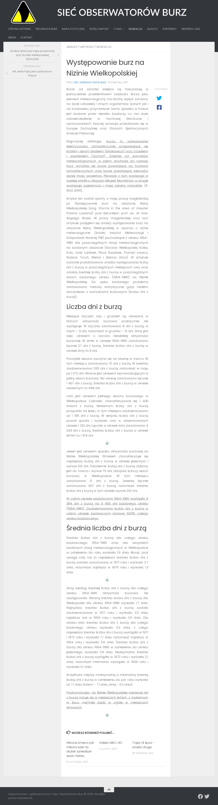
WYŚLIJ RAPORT (99, 29)
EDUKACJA (135, 29)
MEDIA (12, 37)
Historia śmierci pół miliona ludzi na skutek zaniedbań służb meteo (80, 749)
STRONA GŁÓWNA (19, 29)
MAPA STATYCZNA (73, 29)
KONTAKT (27, 37)
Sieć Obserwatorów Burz (90, 82)
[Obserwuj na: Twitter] (206, 796)
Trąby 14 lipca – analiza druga (143, 745)
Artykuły (87, 47)
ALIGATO (152, 29)
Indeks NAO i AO (110, 743)
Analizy (71, 47)
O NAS (117, 29)
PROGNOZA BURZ (46, 29)
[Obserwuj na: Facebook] (200, 796)
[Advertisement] (34, 105)
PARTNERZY (170, 29)
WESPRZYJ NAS (190, 29)
